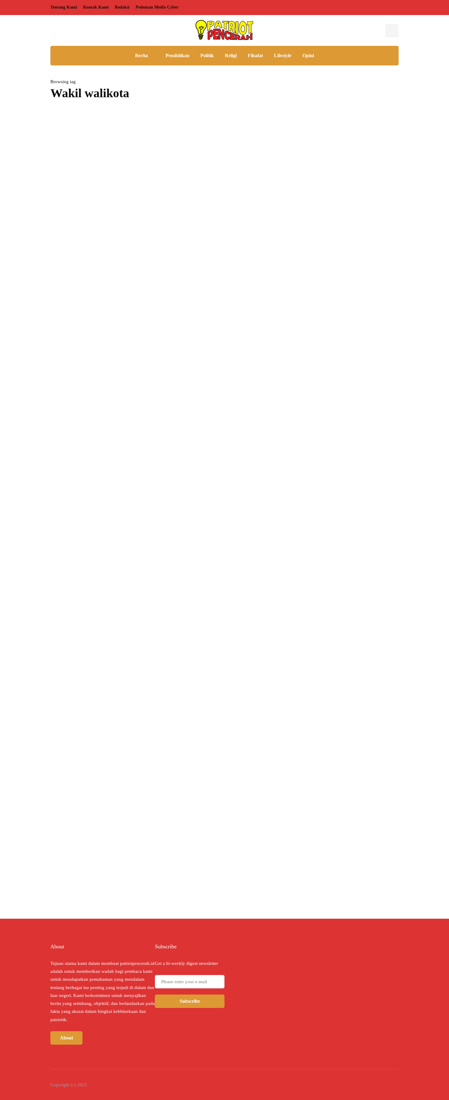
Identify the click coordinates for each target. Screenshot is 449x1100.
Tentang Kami (63, 7)
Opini (308, 55)
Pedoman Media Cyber (157, 7)
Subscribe (190, 1001)
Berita (141, 55)
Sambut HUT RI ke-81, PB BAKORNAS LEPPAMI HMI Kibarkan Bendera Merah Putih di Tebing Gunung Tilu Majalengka (342, 295)
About (66, 1037)
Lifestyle (282, 55)
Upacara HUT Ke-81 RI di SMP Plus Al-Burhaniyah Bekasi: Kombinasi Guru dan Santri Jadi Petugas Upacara (348, 421)
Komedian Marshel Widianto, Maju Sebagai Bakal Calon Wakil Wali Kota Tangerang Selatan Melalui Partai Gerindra (165, 272)
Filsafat (255, 55)
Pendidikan (177, 55)
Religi (231, 55)
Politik (207, 55)
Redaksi (122, 7)
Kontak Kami (96, 7)
